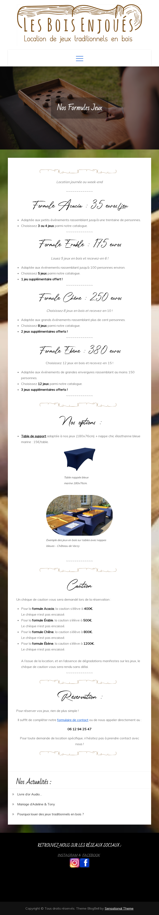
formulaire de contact (72, 720)
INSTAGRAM (67, 855)
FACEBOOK (91, 855)
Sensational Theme (119, 908)
